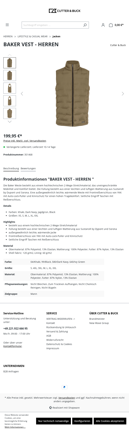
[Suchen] (85, 25)
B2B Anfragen (11, 371)
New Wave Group (99, 323)
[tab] (11, 168)
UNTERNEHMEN (13, 366)
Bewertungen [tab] (28, 168)
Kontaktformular (12, 346)
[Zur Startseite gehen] (64, 11)
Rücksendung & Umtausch (61, 327)
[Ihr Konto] (103, 25)
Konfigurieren (82, 421)
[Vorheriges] (21, 93)
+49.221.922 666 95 (15, 328)
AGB (48, 335)
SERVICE (51, 313)
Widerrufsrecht (54, 339)
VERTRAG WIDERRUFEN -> (60, 318)
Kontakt (50, 323)
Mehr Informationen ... (15, 427)
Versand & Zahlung (57, 331)
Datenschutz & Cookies (59, 344)
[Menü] (7, 25)
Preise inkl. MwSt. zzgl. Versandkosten (24, 140)
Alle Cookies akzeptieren (110, 421)
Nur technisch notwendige (53, 421)
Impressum (52, 348)
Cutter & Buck (118, 45)
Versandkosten (66, 397)
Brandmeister (97, 318)
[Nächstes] (122, 93)
